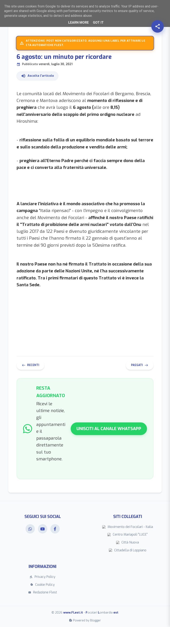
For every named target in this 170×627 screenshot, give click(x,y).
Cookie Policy (42, 584)
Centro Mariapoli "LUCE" (130, 534)
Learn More (78, 22)
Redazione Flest (42, 592)
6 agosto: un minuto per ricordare (64, 59)
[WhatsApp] (30, 529)
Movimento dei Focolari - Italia (130, 527)
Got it (98, 22)
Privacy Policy (42, 577)
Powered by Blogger (87, 620)
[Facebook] (55, 529)
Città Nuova (130, 542)
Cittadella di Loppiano (130, 550)
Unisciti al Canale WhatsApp (108, 429)
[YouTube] (42, 529)
